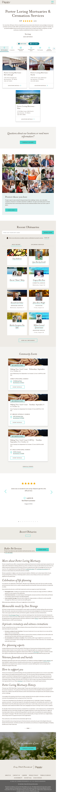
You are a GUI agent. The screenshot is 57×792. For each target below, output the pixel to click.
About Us (8, 775)
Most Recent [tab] (16, 244)
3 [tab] (22, 521)
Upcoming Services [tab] (37, 244)
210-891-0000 (21, 114)
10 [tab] (37, 521)
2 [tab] (20, 521)
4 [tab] (25, 521)
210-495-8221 (35, 81)
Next (50, 491)
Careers (24, 775)
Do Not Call (28, 777)
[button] (52, 2)
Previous (5, 494)
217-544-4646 (8, 552)
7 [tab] (31, 521)
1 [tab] (18, 521)
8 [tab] (33, 521)
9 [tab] (35, 521)
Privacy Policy (33, 775)
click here (20, 681)
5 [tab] (27, 521)
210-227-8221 (8, 81)
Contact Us (16, 775)
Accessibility (18, 777)
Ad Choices (38, 777)
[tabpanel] (28, 496)
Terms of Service (45, 775)
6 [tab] (29, 521)
